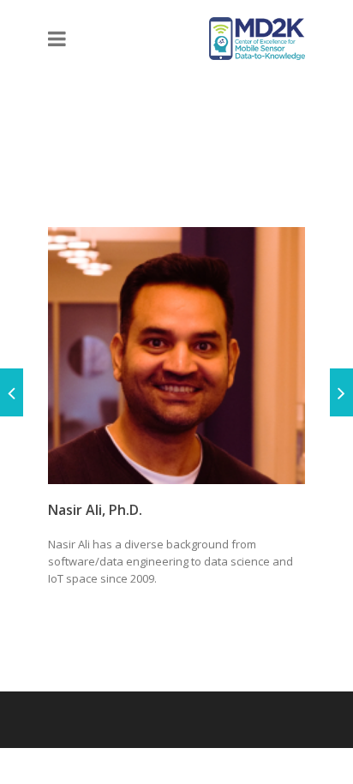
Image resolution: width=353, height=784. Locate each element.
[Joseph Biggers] (11, 392)
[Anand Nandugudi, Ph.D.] (341, 392)
